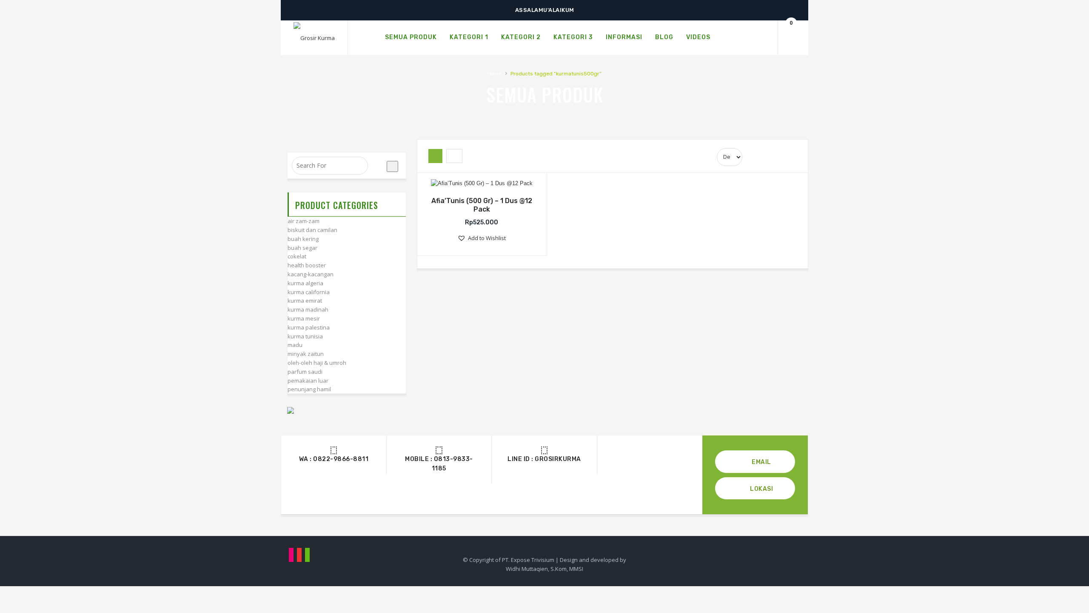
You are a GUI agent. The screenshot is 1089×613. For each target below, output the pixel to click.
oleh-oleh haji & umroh (317, 363)
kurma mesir (304, 318)
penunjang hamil (309, 389)
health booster (307, 265)
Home (494, 74)
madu (295, 345)
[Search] (761, 37)
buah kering (303, 239)
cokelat (297, 256)
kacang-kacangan (311, 274)
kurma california (309, 292)
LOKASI (761, 489)
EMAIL (760, 462)
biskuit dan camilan (312, 230)
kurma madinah (308, 309)
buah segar (302, 248)
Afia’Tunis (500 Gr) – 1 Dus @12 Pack (481, 205)
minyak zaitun (306, 354)
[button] (481, 238)
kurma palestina (309, 327)
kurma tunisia (305, 336)
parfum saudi (305, 371)
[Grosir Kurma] (314, 38)
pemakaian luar (308, 380)
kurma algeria (305, 283)
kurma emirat (305, 300)
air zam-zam (303, 221)
